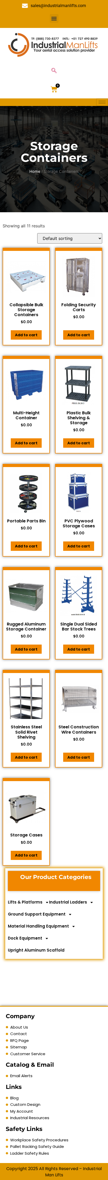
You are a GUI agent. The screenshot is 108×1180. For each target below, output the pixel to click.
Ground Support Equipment (37, 914)
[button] (54, 18)
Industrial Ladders (68, 902)
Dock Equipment (25, 938)
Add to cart (26, 335)
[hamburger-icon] (102, 102)
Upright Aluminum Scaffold (36, 950)
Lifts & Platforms (25, 902)
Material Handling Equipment (38, 926)
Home (34, 171)
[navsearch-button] (54, 71)
